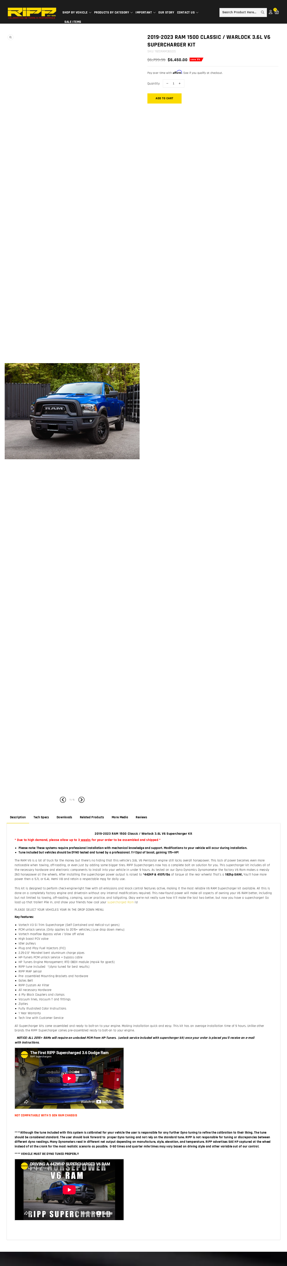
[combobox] (243, 12)
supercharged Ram (121, 902)
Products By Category (112, 12)
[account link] (270, 13)
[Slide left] (64, 800)
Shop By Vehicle (75, 12)
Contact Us (186, 12)
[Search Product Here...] (262, 12)
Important (144, 12)
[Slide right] (80, 800)
